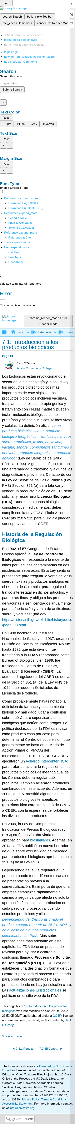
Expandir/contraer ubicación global (70, 331)
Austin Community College (34, 368)
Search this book (11, 76)
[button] (14, 257)
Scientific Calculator (21, 227)
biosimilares (40, 840)
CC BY (58, 1015)
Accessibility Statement (17, 1103)
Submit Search (12, 89)
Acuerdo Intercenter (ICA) (47, 761)
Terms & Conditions (54, 1099)
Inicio (21, 332)
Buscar (8, 1119)
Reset (6, 117)
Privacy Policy (30, 1099)
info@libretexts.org (21, 1108)
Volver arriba (10, 1036)
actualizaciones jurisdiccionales (35, 990)
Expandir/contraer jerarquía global (7, 332)
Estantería (44, 332)
